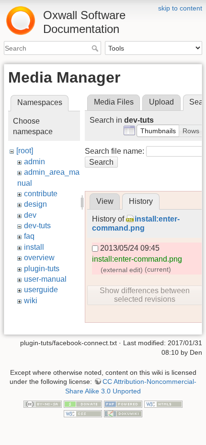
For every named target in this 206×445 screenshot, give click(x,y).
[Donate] (83, 404)
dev (30, 215)
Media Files (114, 102)
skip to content (180, 8)
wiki (30, 301)
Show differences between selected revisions (145, 294)
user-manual (45, 279)
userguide (41, 290)
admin (34, 162)
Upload (161, 102)
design (35, 204)
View (105, 201)
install (34, 247)
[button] (158, 131)
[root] (24, 151)
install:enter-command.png (137, 259)
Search (96, 48)
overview (39, 258)
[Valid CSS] (83, 413)
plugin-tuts (41, 269)
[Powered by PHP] (123, 404)
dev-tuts (37, 226)
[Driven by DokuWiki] (123, 413)
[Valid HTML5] (163, 404)
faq (29, 236)
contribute (40, 194)
